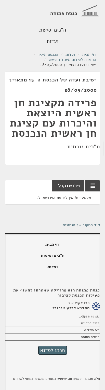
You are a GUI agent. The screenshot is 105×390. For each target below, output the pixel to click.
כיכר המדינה (90, 323)
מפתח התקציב (89, 316)
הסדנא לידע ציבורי (71, 308)
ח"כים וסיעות (52, 29)
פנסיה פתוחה (90, 337)
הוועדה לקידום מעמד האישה (72, 59)
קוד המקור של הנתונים (81, 225)
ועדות (52, 41)
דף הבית (89, 54)
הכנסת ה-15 (48, 54)
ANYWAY (91, 330)
